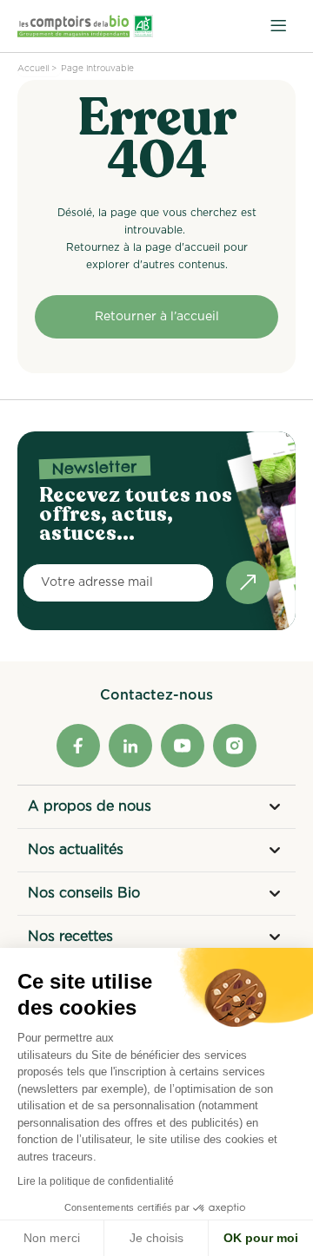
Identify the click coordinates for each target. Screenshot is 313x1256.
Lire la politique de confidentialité (95, 1181)
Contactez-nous (156, 695)
